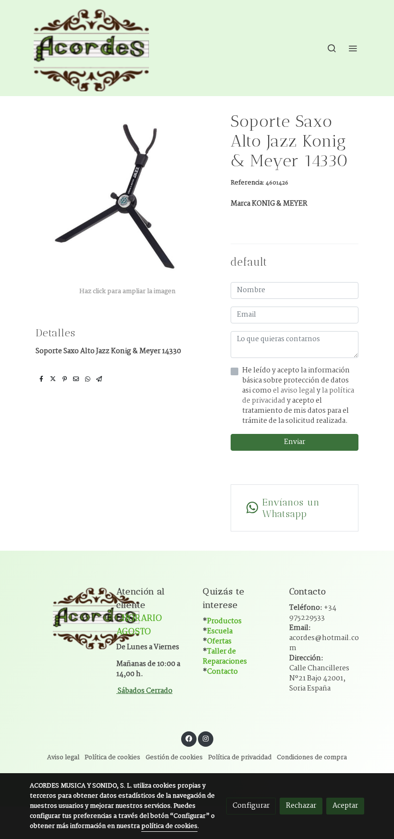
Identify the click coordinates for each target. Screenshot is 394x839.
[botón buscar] (331, 48)
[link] (91, 48)
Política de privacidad (239, 758)
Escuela (220, 631)
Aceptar (345, 806)
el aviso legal (295, 390)
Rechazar (301, 806)
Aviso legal (63, 758)
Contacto (222, 672)
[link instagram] (205, 738)
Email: (324, 638)
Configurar (251, 806)
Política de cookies (112, 758)
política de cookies (169, 826)
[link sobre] (67, 616)
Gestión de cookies (174, 758)
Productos (224, 621)
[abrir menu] (352, 48)
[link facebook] (189, 738)
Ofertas (219, 641)
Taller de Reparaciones (225, 656)
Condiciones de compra (312, 758)
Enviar (294, 442)
